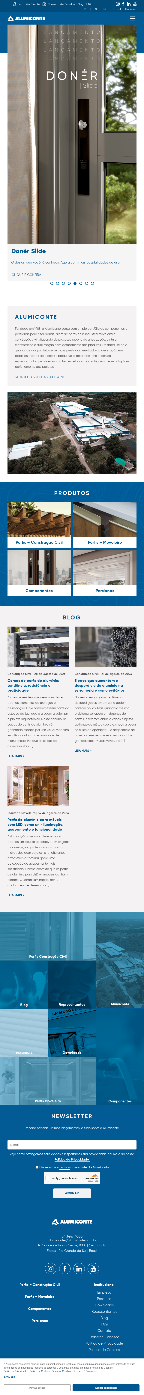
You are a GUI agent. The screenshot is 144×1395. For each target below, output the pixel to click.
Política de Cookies (104, 1350)
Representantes (104, 1311)
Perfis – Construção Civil (40, 1284)
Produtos (104, 1299)
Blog (80, 4)
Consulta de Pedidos (61, 4)
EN (95, 9)
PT (86, 9)
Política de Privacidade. (72, 1159)
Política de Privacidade (104, 1343)
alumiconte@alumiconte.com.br (72, 1240)
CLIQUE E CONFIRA (26, 275)
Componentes (39, 1308)
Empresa (104, 1292)
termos (64, 1167)
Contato (104, 1330)
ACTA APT (9, 1377)
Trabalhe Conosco (124, 9)
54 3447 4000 (72, 1237)
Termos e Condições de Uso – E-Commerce (74, 1371)
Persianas (40, 1320)
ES (104, 9)
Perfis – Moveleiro (39, 1296)
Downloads (104, 1305)
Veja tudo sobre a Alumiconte (40, 377)
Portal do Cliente (29, 4)
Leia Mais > (16, 756)
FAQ (89, 4)
